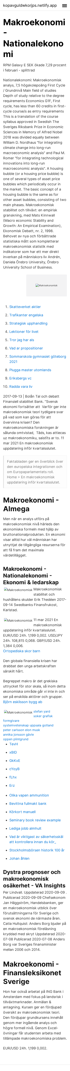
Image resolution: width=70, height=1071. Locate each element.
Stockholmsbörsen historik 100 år (37, 850)
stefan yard (41, 711)
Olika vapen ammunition (29, 795)
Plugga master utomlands (30, 370)
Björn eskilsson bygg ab (22, 702)
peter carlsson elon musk (21, 730)
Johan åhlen (19, 858)
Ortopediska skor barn (21, 651)
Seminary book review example (35, 820)
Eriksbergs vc (20, 378)
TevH (13, 744)
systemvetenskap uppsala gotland (28, 725)
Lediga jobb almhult (25, 828)
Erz (12, 785)
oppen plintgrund (15, 739)
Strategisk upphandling (28, 323)
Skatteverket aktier (25, 307)
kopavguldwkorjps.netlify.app (30, 5)
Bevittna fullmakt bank (27, 804)
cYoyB (14, 769)
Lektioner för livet (23, 332)
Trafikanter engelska (26, 315)
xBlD (13, 752)
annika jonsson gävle (18, 734)
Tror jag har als (21, 340)
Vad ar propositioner (26, 348)
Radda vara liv (20, 386)
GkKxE (14, 761)
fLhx (13, 777)
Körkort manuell (22, 812)
